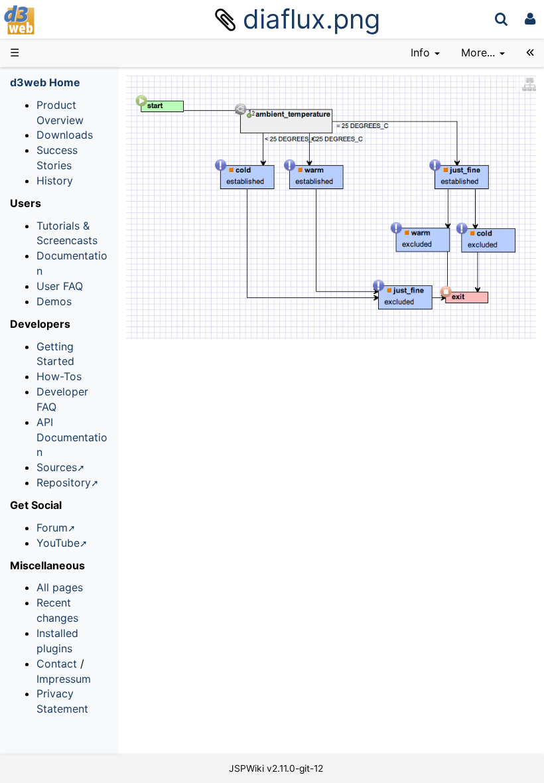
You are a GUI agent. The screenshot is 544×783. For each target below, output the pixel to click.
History (54, 180)
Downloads (64, 134)
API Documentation (71, 437)
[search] (501, 19)
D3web (56, 20)
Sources (56, 467)
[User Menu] (530, 19)
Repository (63, 482)
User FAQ (59, 286)
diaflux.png (311, 19)
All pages (59, 587)
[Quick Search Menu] (501, 19)
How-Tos (59, 376)
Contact (56, 663)
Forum (52, 527)
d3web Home (45, 82)
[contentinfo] (425, 52)
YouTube (58, 542)
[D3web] (58, 19)
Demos (54, 301)
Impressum (63, 678)
